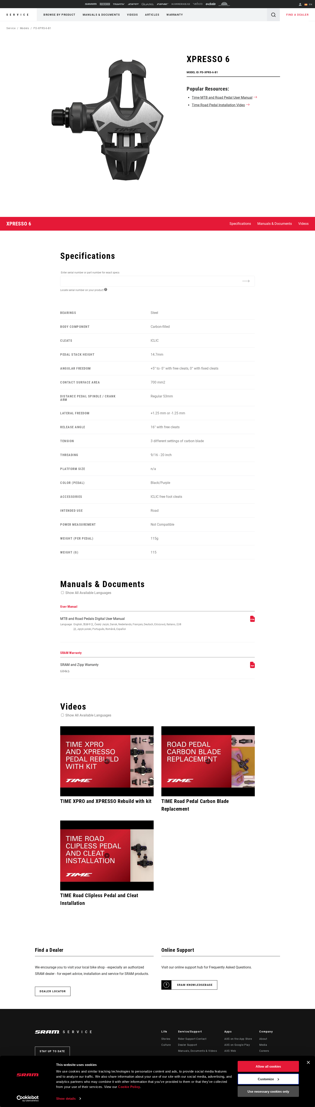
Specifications (240, 224)
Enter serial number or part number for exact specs (90, 272)
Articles (152, 14)
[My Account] (300, 4)
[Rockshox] (105, 4)
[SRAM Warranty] (252, 667)
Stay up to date (52, 1051)
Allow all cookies (268, 1066)
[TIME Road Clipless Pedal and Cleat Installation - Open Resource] (107, 856)
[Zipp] (133, 4)
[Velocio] (197, 4)
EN (310, 4)
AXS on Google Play (237, 1044)
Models (24, 28)
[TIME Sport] (163, 4)
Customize (266, 1079)
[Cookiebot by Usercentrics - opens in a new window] (27, 1098)
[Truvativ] (119, 4)
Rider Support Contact (192, 1038)
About (263, 1038)
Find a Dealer (297, 14)
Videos (132, 14)
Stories (165, 1038)
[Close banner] (308, 1062)
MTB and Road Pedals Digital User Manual (121, 624)
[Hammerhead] (181, 4)
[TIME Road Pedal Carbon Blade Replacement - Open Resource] (208, 761)
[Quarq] (148, 4)
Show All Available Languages (88, 593)
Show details (66, 1098)
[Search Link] (273, 14)
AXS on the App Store (238, 1038)
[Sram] (91, 4)
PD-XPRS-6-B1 (42, 28)
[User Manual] (252, 621)
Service (18, 14)
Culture (166, 1044)
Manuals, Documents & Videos (197, 1050)
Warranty (174, 14)
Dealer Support (187, 1044)
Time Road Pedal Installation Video (218, 105)
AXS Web (230, 1050)
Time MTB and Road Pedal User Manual (222, 97)
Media (263, 1044)
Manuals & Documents (101, 14)
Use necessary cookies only (268, 1091)
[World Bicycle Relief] (224, 4)
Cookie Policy (129, 1087)
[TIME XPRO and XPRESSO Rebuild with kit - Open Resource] (107, 761)
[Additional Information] (246, 281)
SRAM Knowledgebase (195, 984)
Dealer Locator (53, 991)
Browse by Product (59, 14)
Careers (264, 1050)
